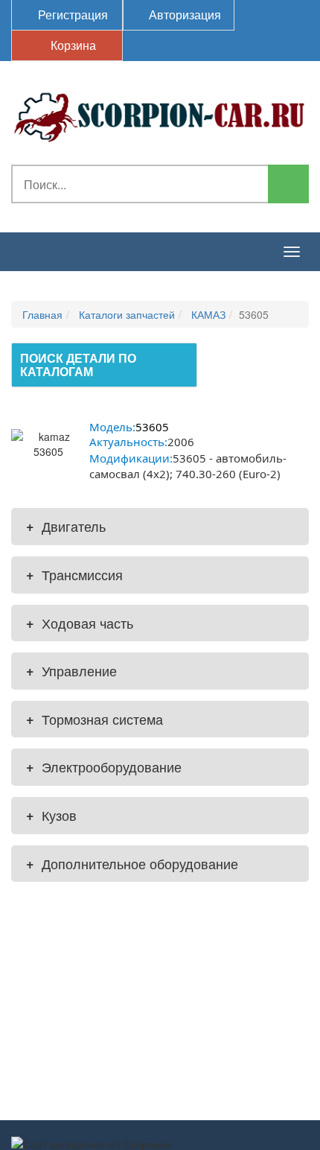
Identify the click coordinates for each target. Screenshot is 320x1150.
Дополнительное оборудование (132, 863)
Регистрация (71, 14)
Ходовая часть (79, 622)
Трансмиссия (74, 574)
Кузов (51, 815)
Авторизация (183, 14)
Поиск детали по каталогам (78, 364)
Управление (71, 670)
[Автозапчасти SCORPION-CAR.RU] (160, 114)
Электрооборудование (104, 766)
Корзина (72, 45)
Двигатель (66, 526)
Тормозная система (94, 718)
